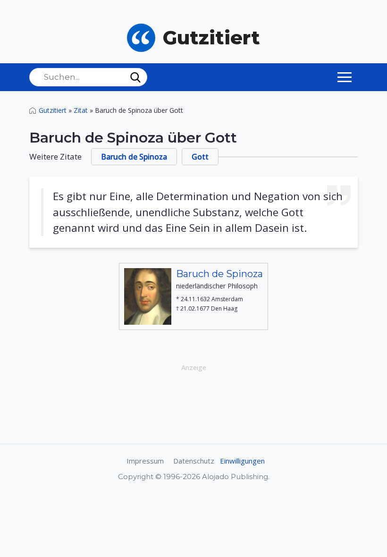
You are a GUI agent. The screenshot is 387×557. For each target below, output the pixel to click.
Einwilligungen (242, 460)
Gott (200, 157)
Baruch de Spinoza (134, 157)
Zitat (81, 110)
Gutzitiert (53, 110)
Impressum (145, 460)
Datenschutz (193, 460)
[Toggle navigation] (344, 76)
